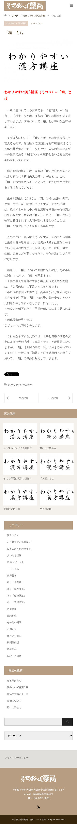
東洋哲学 (12, 575)
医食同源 (12, 609)
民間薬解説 (13, 642)
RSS (38, 807)
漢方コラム (13, 535)
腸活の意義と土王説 (17, 694)
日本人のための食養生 (19, 548)
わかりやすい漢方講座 (16, 23)
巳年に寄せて (14, 707)
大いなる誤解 (14, 555)
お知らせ (12, 629)
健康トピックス (15, 562)
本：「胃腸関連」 (16, 602)
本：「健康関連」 (16, 595)
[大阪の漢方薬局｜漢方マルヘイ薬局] (25, 6)
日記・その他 (14, 656)
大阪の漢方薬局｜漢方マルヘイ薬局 (30, 819)
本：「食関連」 (15, 582)
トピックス (13, 569)
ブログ (15, 15)
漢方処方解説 (14, 635)
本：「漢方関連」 (16, 589)
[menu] (71, 6)
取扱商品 (12, 649)
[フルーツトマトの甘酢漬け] (21, 398)
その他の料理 (14, 622)
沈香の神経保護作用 (17, 687)
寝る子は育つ (14, 680)
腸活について (14, 700)
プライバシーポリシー (17, 757)
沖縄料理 (12, 615)
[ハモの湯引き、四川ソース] (55, 398)
